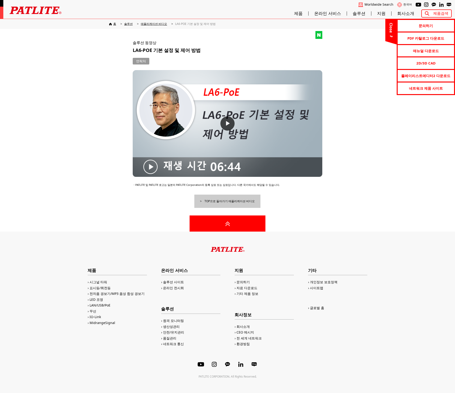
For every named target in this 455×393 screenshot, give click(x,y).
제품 (298, 13)
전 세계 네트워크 (249, 338)
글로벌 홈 (317, 308)
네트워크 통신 (173, 344)
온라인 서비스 (327, 13)
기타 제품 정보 (247, 293)
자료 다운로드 (247, 288)
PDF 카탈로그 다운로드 (425, 38)
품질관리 (169, 338)
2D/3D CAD (426, 63)
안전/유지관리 (173, 332)
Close (391, 28)
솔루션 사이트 (173, 282)
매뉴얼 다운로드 (426, 50)
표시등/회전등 (100, 288)
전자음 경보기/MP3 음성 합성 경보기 (117, 293)
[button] (227, 123)
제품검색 (440, 13)
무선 (93, 311)
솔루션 (359, 13)
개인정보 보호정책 (323, 282)
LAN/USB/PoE (100, 305)
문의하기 (426, 25)
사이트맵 (316, 288)
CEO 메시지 (245, 332)
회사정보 (243, 314)
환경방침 (243, 344)
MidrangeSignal (102, 322)
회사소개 (405, 13)
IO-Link (95, 317)
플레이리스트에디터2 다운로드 (425, 75)
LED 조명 (96, 299)
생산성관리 (171, 326)
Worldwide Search (378, 4)
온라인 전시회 (173, 288)
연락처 (141, 61)
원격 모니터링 (173, 320)
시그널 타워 (98, 282)
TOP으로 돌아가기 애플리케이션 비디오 (230, 201)
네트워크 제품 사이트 (426, 88)
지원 (381, 13)
